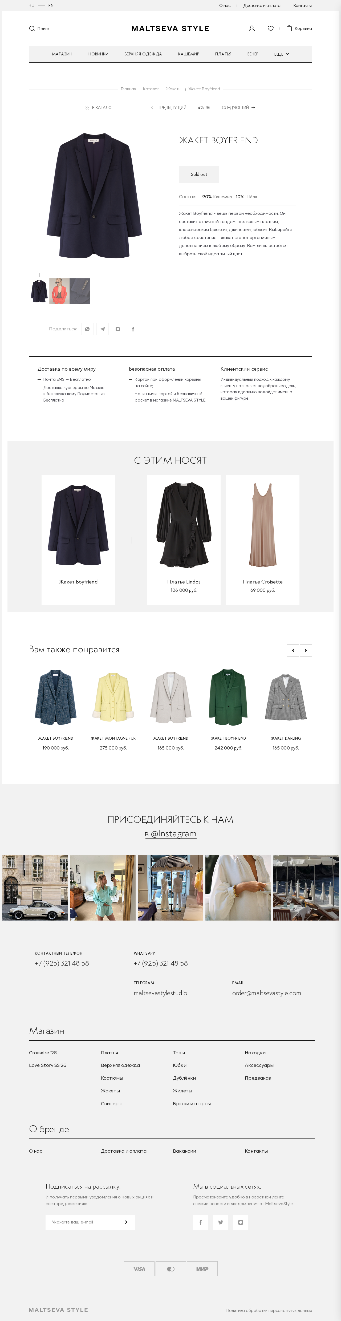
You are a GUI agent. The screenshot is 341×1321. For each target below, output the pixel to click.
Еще (279, 54)
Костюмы (112, 1078)
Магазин (62, 54)
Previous (293, 650)
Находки (255, 1052)
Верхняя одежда (143, 54)
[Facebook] (133, 329)
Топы (179, 1052)
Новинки (98, 54)
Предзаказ (258, 1078)
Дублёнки (184, 1078)
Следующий (235, 108)
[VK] (118, 329)
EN (51, 5)
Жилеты (182, 1090)
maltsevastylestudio (160, 993)
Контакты (302, 5)
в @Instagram (170, 833)
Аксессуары (259, 1065)
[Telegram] (102, 329)
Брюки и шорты (192, 1103)
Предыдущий (172, 108)
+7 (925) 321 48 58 (62, 963)
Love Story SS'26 (47, 1065)
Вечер (252, 54)
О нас (225, 5)
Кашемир (188, 54)
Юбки (179, 1065)
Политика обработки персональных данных (269, 1310)
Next (306, 650)
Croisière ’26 (43, 1052)
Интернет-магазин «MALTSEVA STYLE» (170, 28)
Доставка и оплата (262, 5)
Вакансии (184, 1151)
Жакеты (110, 1090)
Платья (223, 54)
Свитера (111, 1103)
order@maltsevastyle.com (266, 993)
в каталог (102, 108)
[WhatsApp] (87, 329)
